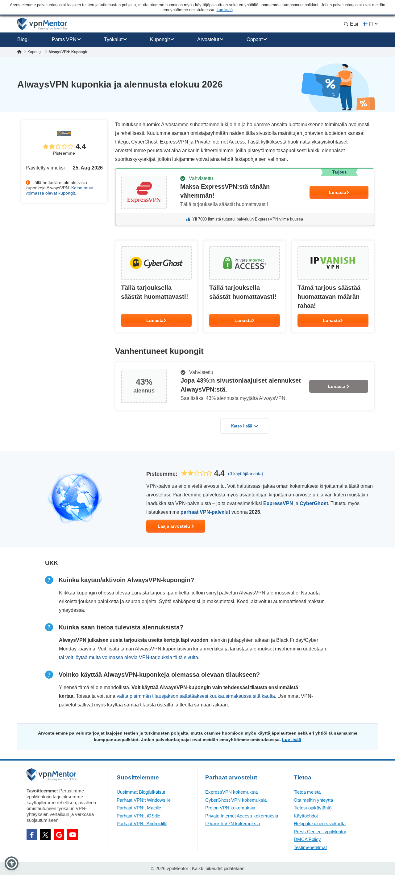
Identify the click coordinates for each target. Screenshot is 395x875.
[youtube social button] (72, 834)
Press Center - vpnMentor (320, 831)
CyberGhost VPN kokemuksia (236, 800)
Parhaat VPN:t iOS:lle (138, 815)
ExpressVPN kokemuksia (231, 792)
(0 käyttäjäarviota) (245, 473)
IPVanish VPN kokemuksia (232, 823)
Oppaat (255, 39)
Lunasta (337, 192)
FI (371, 24)
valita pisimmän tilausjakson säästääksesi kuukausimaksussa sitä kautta (196, 696)
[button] (11, 863)
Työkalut (113, 39)
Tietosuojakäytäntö (312, 807)
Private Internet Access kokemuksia (241, 815)
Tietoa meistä (307, 792)
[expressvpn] (244, 197)
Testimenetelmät (310, 847)
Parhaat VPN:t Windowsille (144, 800)
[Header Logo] (42, 24)
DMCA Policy (307, 839)
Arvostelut (208, 39)
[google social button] (59, 834)
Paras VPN (64, 39)
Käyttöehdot (306, 815)
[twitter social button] (45, 834)
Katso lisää (241, 426)
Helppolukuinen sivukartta (320, 823)
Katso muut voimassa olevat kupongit (60, 190)
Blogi (23, 39)
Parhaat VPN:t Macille (139, 807)
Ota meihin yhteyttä (313, 800)
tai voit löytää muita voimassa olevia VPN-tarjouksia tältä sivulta (128, 657)
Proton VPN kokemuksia (230, 807)
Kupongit (160, 39)
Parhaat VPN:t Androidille (142, 823)
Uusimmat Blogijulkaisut (141, 792)
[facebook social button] (32, 834)
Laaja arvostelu (174, 526)
